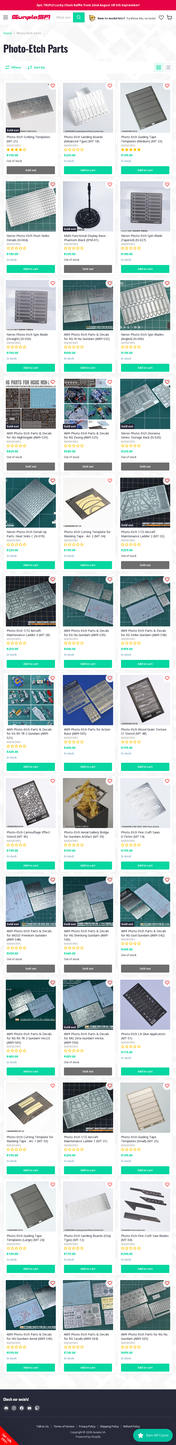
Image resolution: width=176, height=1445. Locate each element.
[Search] (79, 17)
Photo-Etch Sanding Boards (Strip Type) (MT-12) (87, 1237)
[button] (9, 1435)
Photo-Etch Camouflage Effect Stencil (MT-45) (28, 834)
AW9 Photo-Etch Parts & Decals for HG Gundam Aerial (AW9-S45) (29, 1336)
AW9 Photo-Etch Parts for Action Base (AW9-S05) (87, 731)
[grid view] (158, 67)
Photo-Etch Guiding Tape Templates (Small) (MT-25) (139, 1139)
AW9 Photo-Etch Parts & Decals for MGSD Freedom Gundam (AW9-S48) (29, 935)
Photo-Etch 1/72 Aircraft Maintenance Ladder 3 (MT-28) (28, 632)
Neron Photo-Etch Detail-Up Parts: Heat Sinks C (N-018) (27, 534)
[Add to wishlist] (53, 85)
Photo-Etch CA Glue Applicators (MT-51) (143, 1036)
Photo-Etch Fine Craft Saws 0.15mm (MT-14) (140, 834)
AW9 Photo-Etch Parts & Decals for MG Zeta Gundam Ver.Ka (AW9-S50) (86, 1038)
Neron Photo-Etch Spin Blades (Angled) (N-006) (142, 336)
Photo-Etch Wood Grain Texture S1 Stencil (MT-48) (144, 731)
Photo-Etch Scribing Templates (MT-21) (28, 139)
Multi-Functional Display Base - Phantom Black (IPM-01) (86, 237)
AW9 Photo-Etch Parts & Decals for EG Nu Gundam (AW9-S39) (86, 632)
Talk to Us (42, 1426)
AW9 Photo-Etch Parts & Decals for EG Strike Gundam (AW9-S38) (144, 632)
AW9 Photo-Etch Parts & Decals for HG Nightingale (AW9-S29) (29, 435)
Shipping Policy (109, 1426)
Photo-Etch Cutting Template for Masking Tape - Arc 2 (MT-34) (87, 534)
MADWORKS (14, 145)
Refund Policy (131, 1426)
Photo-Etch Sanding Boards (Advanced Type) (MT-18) (83, 139)
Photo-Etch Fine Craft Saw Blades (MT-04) (145, 1237)
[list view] (168, 67)
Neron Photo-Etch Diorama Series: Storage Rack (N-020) (141, 435)
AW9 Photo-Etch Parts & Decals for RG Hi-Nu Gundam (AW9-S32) (87, 336)
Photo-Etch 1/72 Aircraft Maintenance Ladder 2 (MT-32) (142, 534)
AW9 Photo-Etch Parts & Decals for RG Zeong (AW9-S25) (86, 435)
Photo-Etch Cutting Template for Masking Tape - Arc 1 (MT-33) (30, 1139)
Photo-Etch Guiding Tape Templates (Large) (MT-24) (25, 1237)
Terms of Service (63, 1426)
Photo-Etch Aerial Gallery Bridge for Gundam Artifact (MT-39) (86, 834)
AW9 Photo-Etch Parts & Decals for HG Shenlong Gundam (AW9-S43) (86, 935)
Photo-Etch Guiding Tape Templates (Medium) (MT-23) (141, 139)
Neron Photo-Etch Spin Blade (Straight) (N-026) (27, 336)
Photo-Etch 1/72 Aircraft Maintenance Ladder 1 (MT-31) (85, 1139)
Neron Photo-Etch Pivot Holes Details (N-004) (28, 237)
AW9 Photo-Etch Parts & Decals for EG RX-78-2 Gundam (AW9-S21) (29, 733)
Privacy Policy (87, 1426)
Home (7, 33)
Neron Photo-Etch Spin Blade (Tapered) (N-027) (141, 237)
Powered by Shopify (88, 1437)
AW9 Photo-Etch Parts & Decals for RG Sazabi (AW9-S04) (86, 1336)
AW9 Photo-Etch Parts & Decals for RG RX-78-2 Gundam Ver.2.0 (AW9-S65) (29, 1038)
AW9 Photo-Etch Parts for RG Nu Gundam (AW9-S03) (144, 1336)
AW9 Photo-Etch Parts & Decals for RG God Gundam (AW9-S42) (143, 933)
